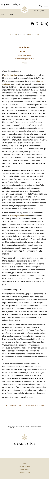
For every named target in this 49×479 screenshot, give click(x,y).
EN (16, 34)
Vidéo (24, 63)
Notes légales (24, 466)
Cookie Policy (24, 469)
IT (34, 34)
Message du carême (19, 215)
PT (38, 34)
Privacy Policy (24, 473)
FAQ (24, 463)
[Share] (46, 24)
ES (20, 34)
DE (11, 34)
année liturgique (11, 75)
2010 (11, 15)
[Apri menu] (46, 5)
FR (25, 34)
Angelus (5, 15)
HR (29, 34)
